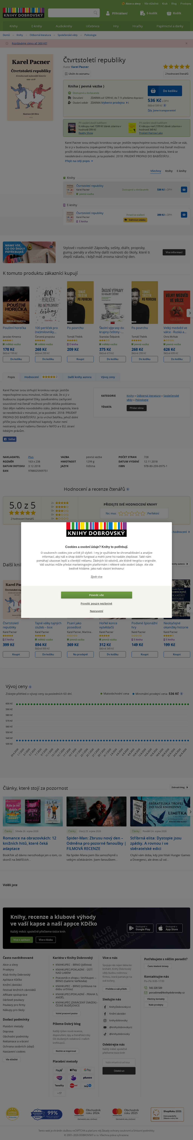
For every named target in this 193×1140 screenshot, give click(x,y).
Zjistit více (96, 576)
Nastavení (96, 611)
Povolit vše (96, 595)
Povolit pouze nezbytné (96, 603)
